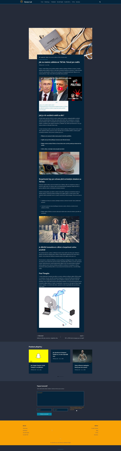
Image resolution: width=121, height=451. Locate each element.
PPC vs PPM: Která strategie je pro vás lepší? (74, 337)
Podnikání (53, 2)
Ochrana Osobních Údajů (65, 442)
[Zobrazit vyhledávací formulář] (100, 2)
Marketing (25, 428)
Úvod (42, 2)
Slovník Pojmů (60, 2)
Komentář (40, 392)
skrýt (56, 102)
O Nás (73, 2)
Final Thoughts (43, 109)
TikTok (46, 59)
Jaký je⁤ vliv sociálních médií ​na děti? (47, 105)
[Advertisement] (60, 13)
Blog (97, 430)
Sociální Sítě (41, 59)
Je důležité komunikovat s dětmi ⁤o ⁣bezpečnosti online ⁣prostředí (52, 108)
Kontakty (78, 2)
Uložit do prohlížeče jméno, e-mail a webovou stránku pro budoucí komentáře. (77, 408)
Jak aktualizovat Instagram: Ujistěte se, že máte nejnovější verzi (60, 354)
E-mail (55, 409)
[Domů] (39, 57)
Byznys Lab (42, 65)
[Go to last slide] (31, 362)
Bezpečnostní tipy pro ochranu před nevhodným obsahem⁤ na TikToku (54, 106)
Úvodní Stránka (94, 428)
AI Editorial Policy (60, 449)
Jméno (39, 409)
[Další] (90, 362)
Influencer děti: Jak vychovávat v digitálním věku (47, 337)
